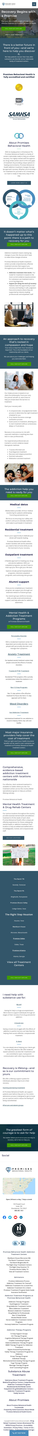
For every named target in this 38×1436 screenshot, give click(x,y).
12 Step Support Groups (19, 1334)
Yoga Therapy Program (19, 1363)
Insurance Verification (19, 1292)
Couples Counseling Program (19, 1340)
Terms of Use (28, 1428)
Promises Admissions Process (19, 1281)
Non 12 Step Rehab (19, 1315)
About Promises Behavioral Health (19, 1405)
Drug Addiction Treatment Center (19, 1306)
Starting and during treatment (14, 1088)
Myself (19, 1005)
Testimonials (19, 1407)
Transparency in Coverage (24, 1430)
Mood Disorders (19, 703)
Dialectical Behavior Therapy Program (19, 1343)
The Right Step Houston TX (19, 1267)
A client (19, 1041)
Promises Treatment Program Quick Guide (19, 1290)
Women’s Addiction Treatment (19, 1311)
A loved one (19, 1023)
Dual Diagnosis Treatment (19, 1304)
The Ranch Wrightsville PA (19, 1263)
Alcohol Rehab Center (19, 1318)
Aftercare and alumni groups (13, 1105)
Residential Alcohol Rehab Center (19, 1387)
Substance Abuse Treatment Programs (19, 1380)
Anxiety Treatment (19, 654)
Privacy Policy (18, 1428)
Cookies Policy (8, 1430)
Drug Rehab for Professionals (19, 1313)
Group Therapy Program (19, 1356)
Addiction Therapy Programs (19, 1302)
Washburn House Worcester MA (19, 1258)
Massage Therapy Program (19, 1365)
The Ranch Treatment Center (19, 1260)
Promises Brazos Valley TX (19, 1269)
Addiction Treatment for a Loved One (19, 1286)
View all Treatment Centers (19, 1272)
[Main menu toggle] (34, 4)
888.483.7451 (19, 1211)
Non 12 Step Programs (19, 687)
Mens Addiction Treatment (19, 1309)
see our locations (13, 838)
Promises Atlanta (19, 950)
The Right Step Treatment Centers (19, 1265)
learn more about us (19, 182)
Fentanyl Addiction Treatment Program (19, 1324)
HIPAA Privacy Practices (14, 1425)
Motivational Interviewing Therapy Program (19, 1361)
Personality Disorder (19, 636)
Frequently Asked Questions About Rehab (19, 1410)
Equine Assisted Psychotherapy (19, 1350)
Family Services (19, 1393)
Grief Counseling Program (19, 1368)
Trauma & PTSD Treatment (19, 671)
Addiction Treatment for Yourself (19, 1283)
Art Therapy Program (19, 1336)
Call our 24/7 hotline (13, 28)
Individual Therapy (19, 1359)
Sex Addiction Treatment (18, 712)
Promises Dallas (19, 939)
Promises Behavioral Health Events (19, 1412)
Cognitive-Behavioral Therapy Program (19, 1338)
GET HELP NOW (19, 1433)
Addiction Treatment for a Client (19, 1288)
